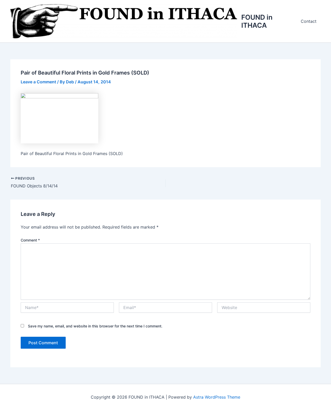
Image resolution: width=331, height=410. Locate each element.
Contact (309, 21)
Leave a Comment (38, 81)
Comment (30, 240)
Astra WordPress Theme (216, 397)
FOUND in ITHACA (257, 21)
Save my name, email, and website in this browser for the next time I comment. (95, 326)
